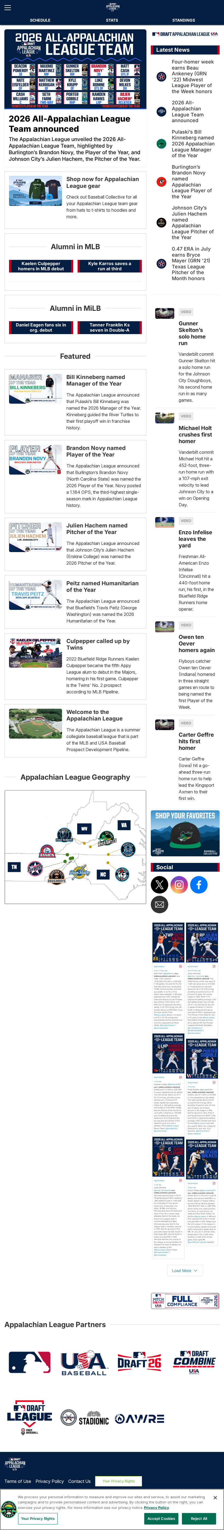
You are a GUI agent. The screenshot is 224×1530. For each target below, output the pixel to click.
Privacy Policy (50, 1481)
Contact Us (79, 1481)
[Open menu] (9, 7)
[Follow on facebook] (199, 885)
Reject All (199, 1518)
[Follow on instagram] (179, 885)
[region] (112, 1509)
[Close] (215, 1498)
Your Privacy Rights (118, 1481)
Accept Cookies (161, 1518)
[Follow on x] (159, 885)
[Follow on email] (159, 904)
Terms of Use (17, 1481)
